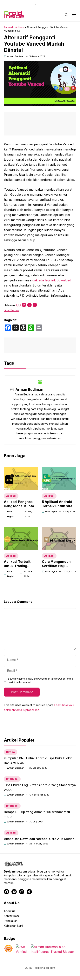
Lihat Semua (11, 310)
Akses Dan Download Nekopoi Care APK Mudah (39, 839)
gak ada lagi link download (51, 280)
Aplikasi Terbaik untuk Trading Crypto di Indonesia (20, 566)
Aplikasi (19, 27)
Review (10, 752)
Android (8, 27)
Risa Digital (51, 511)
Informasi (12, 778)
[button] (66, 14)
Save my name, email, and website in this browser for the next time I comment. (40, 680)
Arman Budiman (15, 56)
